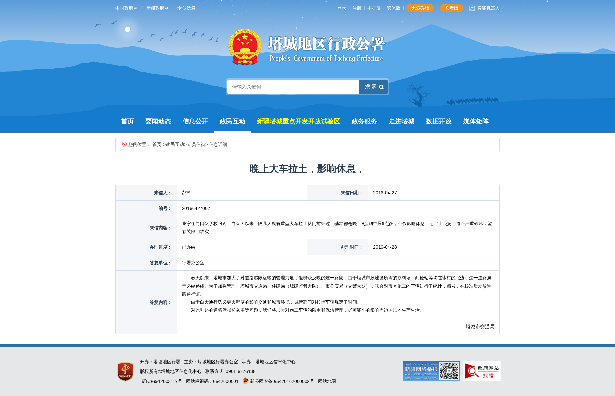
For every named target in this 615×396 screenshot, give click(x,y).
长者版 (451, 8)
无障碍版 (420, 8)
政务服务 (364, 121)
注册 (356, 8)
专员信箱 (186, 8)
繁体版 (393, 8)
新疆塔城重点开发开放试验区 (298, 121)
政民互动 (232, 121)
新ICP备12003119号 (162, 381)
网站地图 (327, 381)
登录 (341, 8)
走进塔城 (401, 121)
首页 (127, 121)
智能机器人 (488, 8)
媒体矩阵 (476, 121)
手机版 (374, 8)
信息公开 (195, 121)
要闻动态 (158, 121)
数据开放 (439, 121)
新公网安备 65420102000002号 (281, 381)
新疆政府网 (157, 8)
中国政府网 (126, 8)
